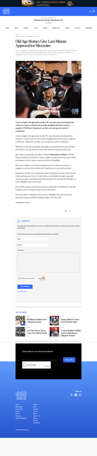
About (18, 414)
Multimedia (19, 407)
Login (18, 291)
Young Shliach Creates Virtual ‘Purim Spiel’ (70, 320)
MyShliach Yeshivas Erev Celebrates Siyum (37, 320)
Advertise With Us (21, 418)
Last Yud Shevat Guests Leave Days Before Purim (37, 331)
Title (19, 239)
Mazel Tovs (56, 28)
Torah (36, 28)
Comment (20, 250)
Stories (77, 28)
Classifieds (88, 28)
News (16, 28)
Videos (67, 28)
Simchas (18, 416)
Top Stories (19, 409)
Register (24, 291)
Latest (7, 28)
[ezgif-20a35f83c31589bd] (48, 3)
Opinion (26, 28)
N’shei (45, 28)
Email (19, 245)
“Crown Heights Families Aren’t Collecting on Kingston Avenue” (71, 333)
